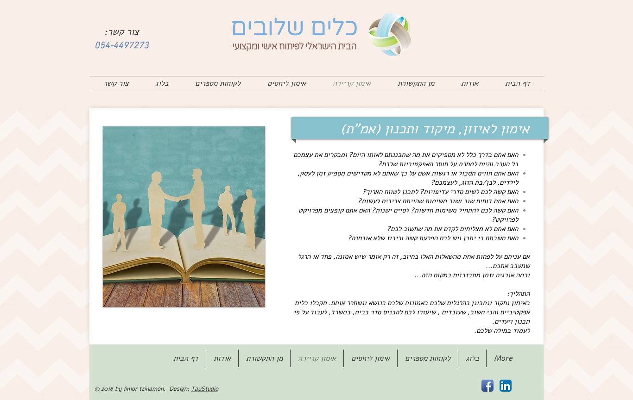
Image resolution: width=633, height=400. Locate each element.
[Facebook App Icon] (487, 386)
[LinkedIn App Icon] (506, 386)
